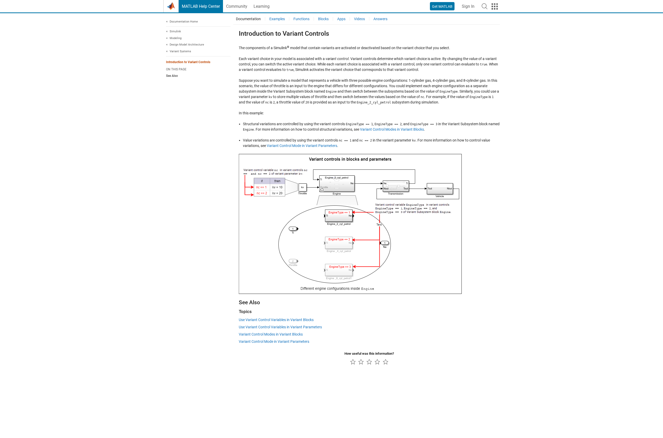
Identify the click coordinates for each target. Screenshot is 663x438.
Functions (301, 19)
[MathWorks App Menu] (495, 6)
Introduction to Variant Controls (188, 62)
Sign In (468, 6)
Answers (380, 19)
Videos (359, 19)
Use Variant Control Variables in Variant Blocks (276, 320)
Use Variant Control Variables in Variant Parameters (280, 327)
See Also (172, 76)
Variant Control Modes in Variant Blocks (392, 129)
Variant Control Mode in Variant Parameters (302, 146)
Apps (341, 19)
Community (236, 6)
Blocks (323, 19)
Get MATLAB (442, 6)
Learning (262, 6)
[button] (484, 6)
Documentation (248, 19)
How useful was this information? (369, 353)
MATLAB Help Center (201, 6)
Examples (277, 19)
